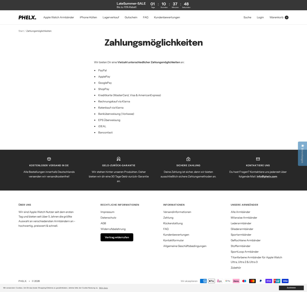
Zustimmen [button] (291, 288)
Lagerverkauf (111, 17)
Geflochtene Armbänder (246, 240)
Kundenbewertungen (167, 17)
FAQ (145, 17)
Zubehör (236, 267)
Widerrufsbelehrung (113, 229)
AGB (103, 223)
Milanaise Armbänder (244, 217)
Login (260, 17)
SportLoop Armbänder (245, 251)
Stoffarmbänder (241, 246)
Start (21, 30)
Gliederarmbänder (242, 229)
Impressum (107, 212)
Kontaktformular (173, 240)
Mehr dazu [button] (103, 288)
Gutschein (131, 17)
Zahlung (168, 217)
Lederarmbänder (241, 223)
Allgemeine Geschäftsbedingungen (184, 246)
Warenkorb (278, 17)
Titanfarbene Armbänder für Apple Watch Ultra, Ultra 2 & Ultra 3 (256, 260)
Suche (247, 17)
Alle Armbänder (240, 212)
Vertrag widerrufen (117, 237)
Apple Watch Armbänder (58, 17)
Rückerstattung (173, 223)
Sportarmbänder (241, 234)
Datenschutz (108, 217)
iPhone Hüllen (88, 17)
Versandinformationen (177, 212)
